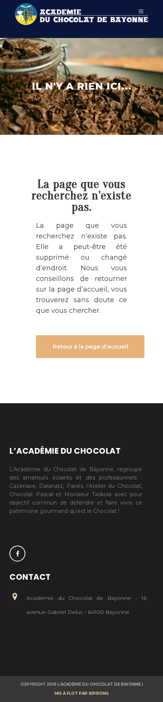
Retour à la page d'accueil (90, 346)
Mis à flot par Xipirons (82, 693)
